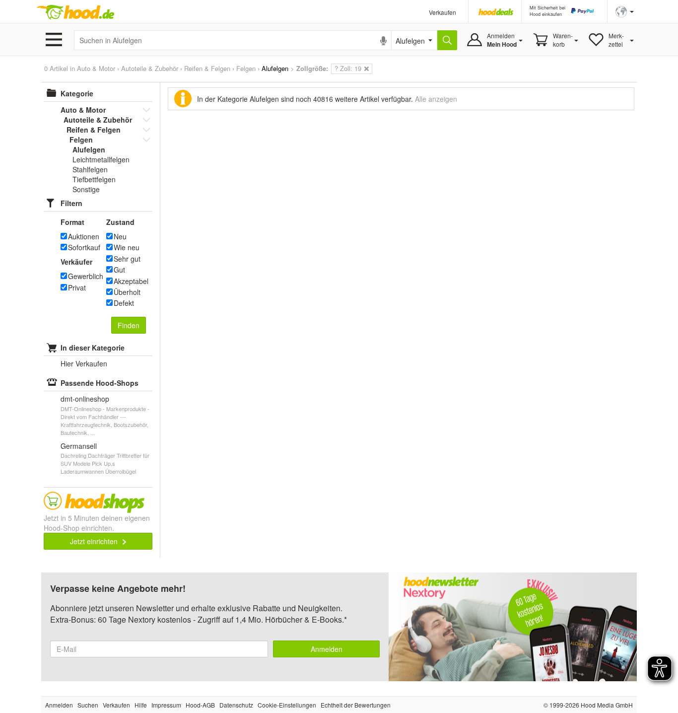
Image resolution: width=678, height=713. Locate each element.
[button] (624, 10)
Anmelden (326, 649)
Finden (128, 325)
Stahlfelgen (90, 169)
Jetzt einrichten (95, 541)
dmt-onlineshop (85, 399)
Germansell (79, 446)
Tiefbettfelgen (94, 179)
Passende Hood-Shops (99, 383)
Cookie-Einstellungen (287, 705)
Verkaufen (442, 12)
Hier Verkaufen (84, 363)
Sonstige (86, 189)
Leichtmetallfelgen (101, 159)
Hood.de (75, 12)
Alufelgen (88, 149)
